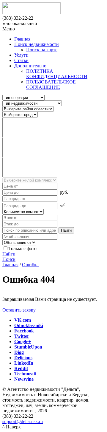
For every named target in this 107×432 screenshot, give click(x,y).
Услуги (21, 55)
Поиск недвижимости (36, 44)
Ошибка (30, 264)
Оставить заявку (19, 309)
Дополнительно (30, 65)
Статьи (21, 60)
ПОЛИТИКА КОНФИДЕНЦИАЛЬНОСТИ (56, 74)
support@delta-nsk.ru (22, 421)
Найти (8, 253)
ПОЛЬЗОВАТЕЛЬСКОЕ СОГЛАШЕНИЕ (51, 84)
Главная (22, 38)
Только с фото (22, 248)
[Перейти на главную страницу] (53, 9)
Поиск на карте (41, 49)
